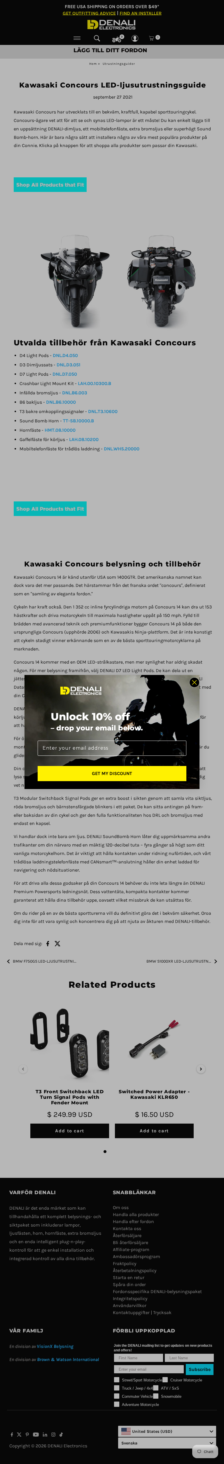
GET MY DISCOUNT (112, 773)
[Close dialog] (194, 682)
